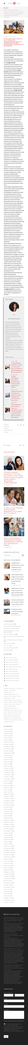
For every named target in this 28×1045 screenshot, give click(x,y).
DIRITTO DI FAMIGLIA (13, 10)
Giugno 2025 (7, 759)
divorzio (6, 432)
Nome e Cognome (8, 993)
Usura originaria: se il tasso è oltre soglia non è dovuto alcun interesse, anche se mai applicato (13, 950)
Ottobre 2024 (7, 776)
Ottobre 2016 (7, 902)
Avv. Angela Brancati (12, 659)
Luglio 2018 (7, 889)
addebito (6, 688)
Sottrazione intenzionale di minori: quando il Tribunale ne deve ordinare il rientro (17, 602)
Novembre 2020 (8, 878)
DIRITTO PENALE (8, 643)
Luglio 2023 (7, 809)
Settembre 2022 (8, 830)
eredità (15, 702)
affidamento (12, 690)
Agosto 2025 (7, 755)
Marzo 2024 (7, 792)
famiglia (6, 704)
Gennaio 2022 (8, 848)
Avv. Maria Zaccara (14, 319)
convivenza (7, 698)
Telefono (6, 1004)
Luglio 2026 (7, 731)
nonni (9, 714)
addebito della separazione (16, 688)
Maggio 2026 (7, 735)
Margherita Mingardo (12, 676)
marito (5, 712)
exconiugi (19, 702)
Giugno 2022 (7, 837)
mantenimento (7, 710)
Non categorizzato (9, 647)
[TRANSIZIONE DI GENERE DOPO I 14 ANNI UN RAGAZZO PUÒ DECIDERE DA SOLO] (7, 566)
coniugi (19, 696)
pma (19, 714)
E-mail (5, 998)
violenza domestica (9, 721)
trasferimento (14, 719)
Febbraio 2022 (8, 846)
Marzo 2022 (7, 843)
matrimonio (11, 712)
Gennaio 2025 (8, 770)
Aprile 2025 (7, 763)
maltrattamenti (12, 706)
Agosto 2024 (7, 781)
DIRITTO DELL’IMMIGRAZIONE (11, 626)
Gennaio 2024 (8, 796)
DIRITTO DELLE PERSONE (10, 628)
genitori (18, 704)
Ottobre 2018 (7, 885)
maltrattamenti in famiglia (10, 708)
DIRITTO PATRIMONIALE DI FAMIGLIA (13, 639)
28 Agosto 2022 (15, 596)
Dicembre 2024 (8, 772)
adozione (6, 690)
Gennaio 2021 (8, 874)
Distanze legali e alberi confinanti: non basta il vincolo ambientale (13, 935)
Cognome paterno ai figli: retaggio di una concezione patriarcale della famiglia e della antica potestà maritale (17, 579)
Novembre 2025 (8, 748)
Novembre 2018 (8, 882)
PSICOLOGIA (7, 649)
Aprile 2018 (7, 893)
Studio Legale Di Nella (12, 678)
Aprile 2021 (7, 867)
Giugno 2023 (7, 811)
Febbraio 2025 (8, 768)
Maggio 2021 (7, 865)
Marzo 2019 (7, 880)
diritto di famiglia (8, 700)
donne (10, 702)
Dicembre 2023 (8, 798)
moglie (5, 714)
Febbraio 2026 (8, 742)
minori (20, 712)
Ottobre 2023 (7, 802)
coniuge (14, 696)
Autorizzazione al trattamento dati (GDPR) (14, 1021)
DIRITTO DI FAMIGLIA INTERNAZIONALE (14, 636)
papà (16, 714)
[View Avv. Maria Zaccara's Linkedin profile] (14, 315)
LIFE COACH (7, 645)
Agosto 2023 (7, 807)
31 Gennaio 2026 (8, 484)
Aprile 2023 (7, 815)
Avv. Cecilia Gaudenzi (12, 662)
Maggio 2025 (7, 761)
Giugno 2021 (7, 863)
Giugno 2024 (7, 785)
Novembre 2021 (8, 852)
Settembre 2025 (8, 753)
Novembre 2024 (8, 774)
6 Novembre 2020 (16, 615)
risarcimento (16, 715)
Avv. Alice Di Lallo (11, 657)
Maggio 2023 (7, 813)
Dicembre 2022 (8, 824)
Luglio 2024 (7, 783)
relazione (9, 715)
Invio (6, 1036)
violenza (20, 719)
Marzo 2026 (7, 740)
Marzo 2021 (7, 869)
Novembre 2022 (8, 826)
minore (16, 712)
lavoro (5, 706)
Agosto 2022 (7, 833)
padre (13, 714)
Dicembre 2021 (8, 850)
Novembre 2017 (8, 900)
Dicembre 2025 (8, 746)
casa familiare (7, 696)
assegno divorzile (8, 692)
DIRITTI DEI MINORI (9, 624)
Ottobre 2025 (7, 750)
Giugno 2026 (7, 733)
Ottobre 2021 (7, 854)
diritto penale (17, 700)
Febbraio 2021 (8, 872)
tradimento (7, 719)
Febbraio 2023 (8, 820)
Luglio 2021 (7, 861)
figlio (13, 704)
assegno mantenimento (9, 694)
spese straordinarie (16, 717)
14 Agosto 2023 (15, 606)
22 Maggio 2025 (8, 515)
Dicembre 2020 (8, 876)
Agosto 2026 (7, 729)
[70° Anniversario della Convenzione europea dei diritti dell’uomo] (7, 611)
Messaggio (7, 1009)
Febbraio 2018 (8, 898)
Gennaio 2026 (8, 744)
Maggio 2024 (7, 787)
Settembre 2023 (8, 805)
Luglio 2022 (7, 835)
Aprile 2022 (7, 841)
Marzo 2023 (7, 818)
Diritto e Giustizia (12, 914)
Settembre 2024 (8, 779)
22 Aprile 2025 (8, 547)
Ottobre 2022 (7, 828)
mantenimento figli (16, 710)
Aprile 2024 (7, 789)
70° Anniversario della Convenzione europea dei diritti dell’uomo (17, 611)
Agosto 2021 (7, 859)
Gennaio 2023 (8, 822)
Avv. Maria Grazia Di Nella (13, 666)
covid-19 (12, 698)
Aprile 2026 (7, 737)
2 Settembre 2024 (16, 571)
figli (10, 704)
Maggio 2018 (7, 891)
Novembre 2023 (8, 800)
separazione (7, 717)
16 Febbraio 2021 (16, 585)
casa (17, 694)
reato (5, 715)
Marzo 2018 (7, 895)
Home (5, 10)
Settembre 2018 (8, 887)
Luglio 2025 (7, 757)
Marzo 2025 (7, 766)
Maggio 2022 (7, 839)
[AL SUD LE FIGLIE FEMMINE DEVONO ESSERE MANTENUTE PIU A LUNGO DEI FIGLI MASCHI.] (14, 496)
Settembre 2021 (8, 856)
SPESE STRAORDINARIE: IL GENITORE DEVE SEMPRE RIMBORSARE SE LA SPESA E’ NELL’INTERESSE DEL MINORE (13, 542)
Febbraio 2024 (8, 794)
